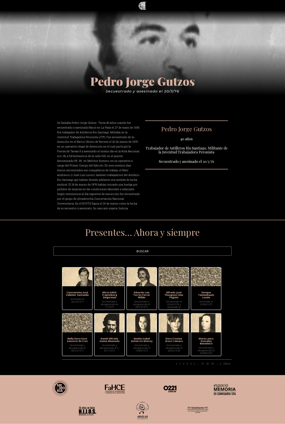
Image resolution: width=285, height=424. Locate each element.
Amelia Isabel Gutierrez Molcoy (142, 340)
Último (226, 363)
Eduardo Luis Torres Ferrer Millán (141, 295)
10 (202, 363)
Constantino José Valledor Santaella (77, 293)
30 (212, 363)
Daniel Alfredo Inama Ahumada (109, 340)
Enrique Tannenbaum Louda (206, 295)
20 (207, 363)
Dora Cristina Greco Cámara (174, 340)
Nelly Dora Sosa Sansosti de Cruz (77, 340)
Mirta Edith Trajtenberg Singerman (109, 295)
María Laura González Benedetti (206, 341)
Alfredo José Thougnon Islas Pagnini (173, 295)
